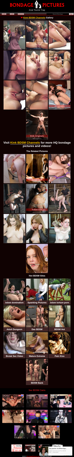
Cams (12, 14)
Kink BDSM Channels (34, 17)
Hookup (21, 14)
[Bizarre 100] (16, 448)
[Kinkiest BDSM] (30, 448)
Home (4, 14)
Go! (71, 14)
